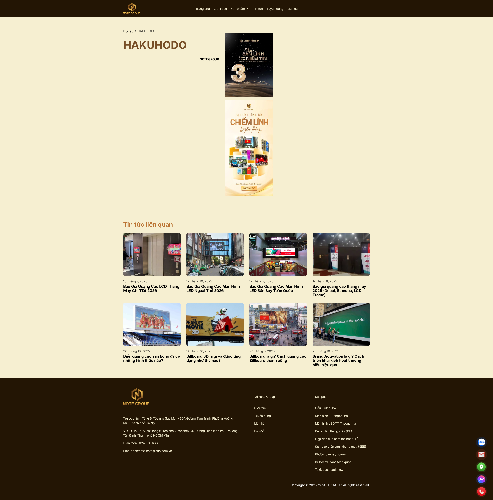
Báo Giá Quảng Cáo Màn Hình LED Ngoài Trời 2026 (213, 288)
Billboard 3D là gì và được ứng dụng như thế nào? (213, 358)
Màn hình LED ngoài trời (332, 416)
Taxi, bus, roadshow (329, 470)
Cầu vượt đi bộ (325, 408)
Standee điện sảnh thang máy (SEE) (340, 446)
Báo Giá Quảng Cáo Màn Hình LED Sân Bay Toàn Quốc (276, 288)
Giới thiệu (220, 9)
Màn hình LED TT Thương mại (336, 423)
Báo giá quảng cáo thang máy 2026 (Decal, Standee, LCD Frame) (339, 290)
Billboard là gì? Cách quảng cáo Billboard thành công (277, 358)
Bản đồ (259, 431)
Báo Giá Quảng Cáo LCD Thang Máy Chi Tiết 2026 (151, 288)
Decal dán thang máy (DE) (333, 431)
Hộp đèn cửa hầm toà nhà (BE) (336, 439)
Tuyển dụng (275, 9)
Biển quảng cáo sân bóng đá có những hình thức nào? (151, 358)
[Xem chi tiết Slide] (249, 65)
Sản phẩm (238, 9)
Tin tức (258, 9)
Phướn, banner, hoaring (331, 454)
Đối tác (128, 31)
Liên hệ (292, 9)
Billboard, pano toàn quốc (333, 462)
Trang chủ (202, 9)
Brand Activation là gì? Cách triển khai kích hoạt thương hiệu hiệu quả (338, 360)
